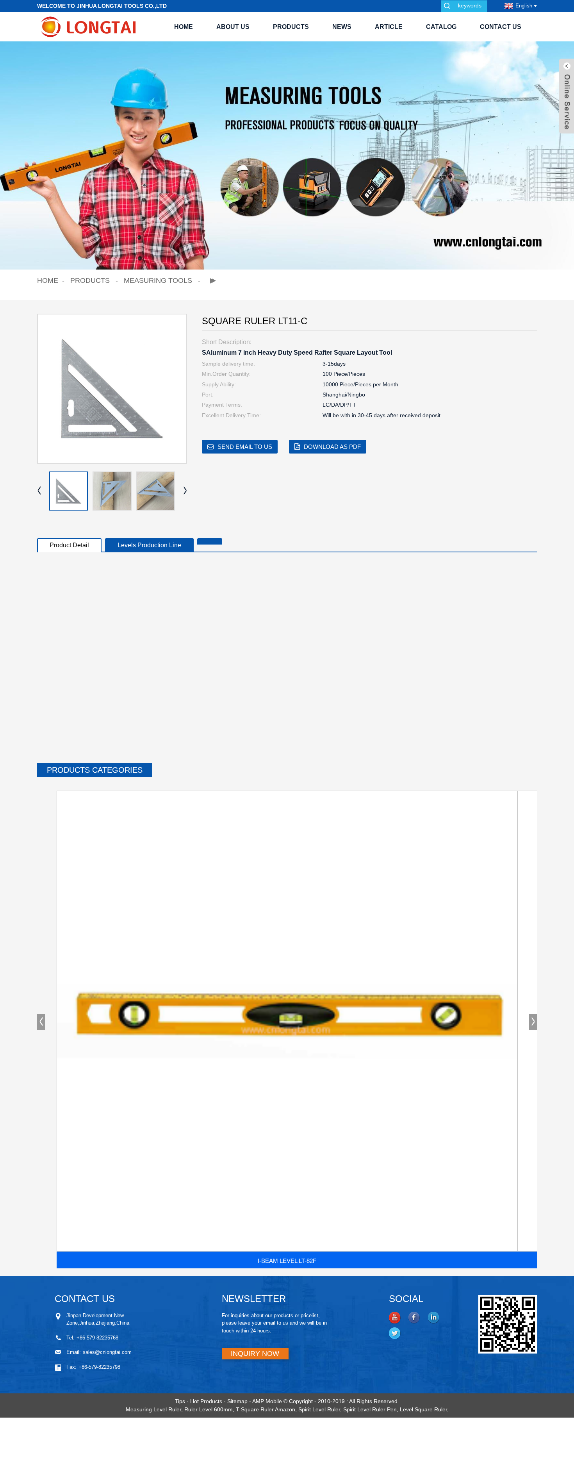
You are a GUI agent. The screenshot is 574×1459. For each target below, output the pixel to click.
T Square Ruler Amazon (265, 1409)
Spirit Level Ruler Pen (370, 1409)
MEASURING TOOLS (158, 280)
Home (183, 26)
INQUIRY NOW (255, 1353)
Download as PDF (332, 446)
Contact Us (500, 26)
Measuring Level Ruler (153, 1409)
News (341, 26)
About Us (233, 26)
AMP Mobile (267, 1401)
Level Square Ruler (423, 1409)
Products (291, 26)
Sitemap (237, 1401)
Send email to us (244, 446)
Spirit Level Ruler (319, 1409)
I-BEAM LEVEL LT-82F (287, 1260)
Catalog (441, 26)
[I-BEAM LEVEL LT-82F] (287, 1021)
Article (389, 26)
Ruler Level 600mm (208, 1409)
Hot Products (206, 1401)
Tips (180, 1401)
